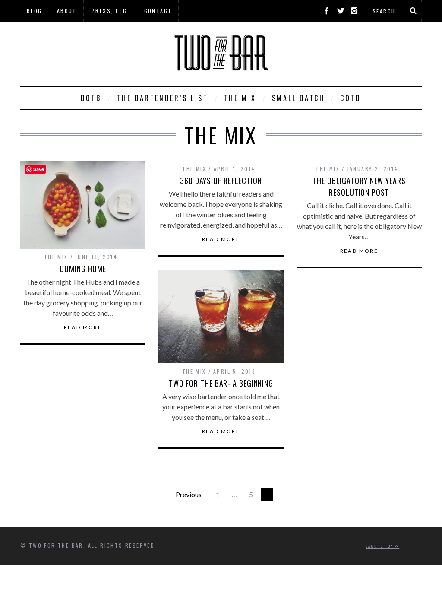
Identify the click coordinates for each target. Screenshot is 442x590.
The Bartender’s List (162, 98)
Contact (158, 10)
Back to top (380, 546)
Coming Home (83, 268)
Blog (34, 10)
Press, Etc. (110, 10)
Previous (189, 494)
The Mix (240, 98)
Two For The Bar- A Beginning (221, 383)
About (67, 10)
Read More (83, 327)
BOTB (91, 98)
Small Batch (298, 98)
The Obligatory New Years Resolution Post (359, 186)
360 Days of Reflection (221, 180)
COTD (350, 98)
